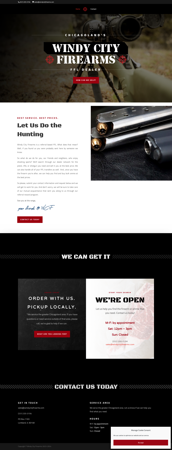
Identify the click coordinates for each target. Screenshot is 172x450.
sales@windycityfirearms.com (120, 344)
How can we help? (86, 80)
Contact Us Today (30, 219)
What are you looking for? (52, 334)
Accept (141, 442)
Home (78, 9)
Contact (93, 9)
